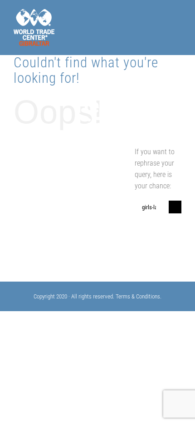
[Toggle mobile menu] (177, 21)
